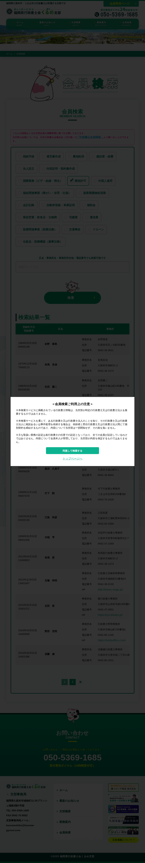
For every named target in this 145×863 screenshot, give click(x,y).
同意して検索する (72, 450)
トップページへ (72, 458)
